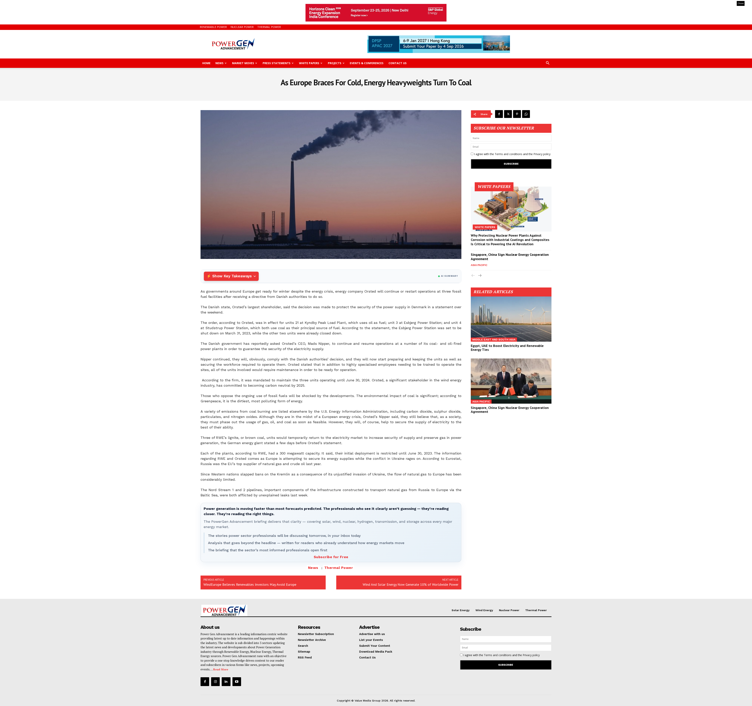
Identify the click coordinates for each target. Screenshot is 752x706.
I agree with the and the (511, 154)
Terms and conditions (508, 154)
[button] (547, 63)
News (219, 63)
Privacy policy (541, 154)
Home (206, 63)
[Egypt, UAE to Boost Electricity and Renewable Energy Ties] (511, 319)
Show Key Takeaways (232, 276)
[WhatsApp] (526, 114)
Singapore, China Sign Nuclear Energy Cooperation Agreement (510, 256)
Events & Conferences (366, 63)
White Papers (309, 63)
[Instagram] (215, 681)
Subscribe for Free (331, 557)
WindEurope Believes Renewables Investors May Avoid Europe (249, 584)
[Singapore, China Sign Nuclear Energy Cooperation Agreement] (511, 381)
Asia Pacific (479, 265)
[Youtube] (236, 681)
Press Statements (276, 63)
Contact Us (398, 63)
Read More (220, 669)
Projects (334, 63)
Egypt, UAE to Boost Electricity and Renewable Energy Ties (507, 347)
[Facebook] (499, 114)
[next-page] (479, 275)
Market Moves (243, 63)
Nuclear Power (242, 27)
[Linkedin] (226, 681)
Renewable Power (213, 27)
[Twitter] (508, 114)
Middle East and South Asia (493, 339)
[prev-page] (473, 275)
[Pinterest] (517, 114)
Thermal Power (269, 27)
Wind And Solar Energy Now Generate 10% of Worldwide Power (410, 584)
